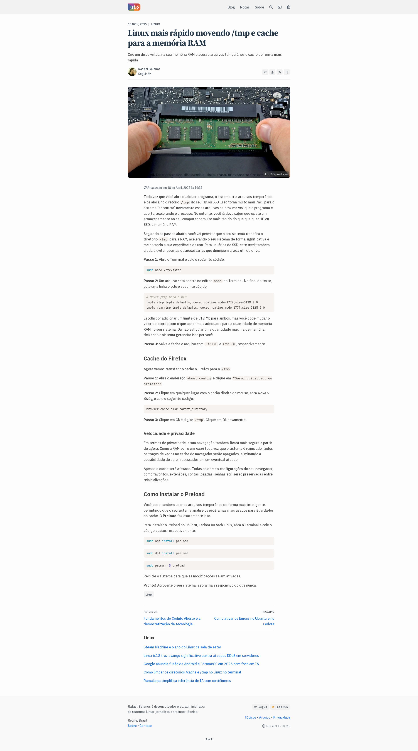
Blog (231, 7)
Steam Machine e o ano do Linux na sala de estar (182, 646)
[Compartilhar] (272, 72)
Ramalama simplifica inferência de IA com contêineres (187, 680)
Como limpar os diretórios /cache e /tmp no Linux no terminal (192, 672)
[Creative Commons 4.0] (264, 726)
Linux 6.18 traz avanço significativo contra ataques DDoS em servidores (201, 655)
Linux (155, 24)
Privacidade (281, 717)
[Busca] (271, 7)
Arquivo (264, 717)
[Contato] (279, 7)
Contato (146, 725)
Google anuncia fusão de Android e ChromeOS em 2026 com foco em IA (201, 663)
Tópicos (250, 717)
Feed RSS (281, 707)
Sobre (259, 7)
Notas (245, 7)
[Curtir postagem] (265, 72)
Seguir (262, 707)
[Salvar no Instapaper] (287, 72)
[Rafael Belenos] (134, 7)
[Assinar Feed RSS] (279, 72)
